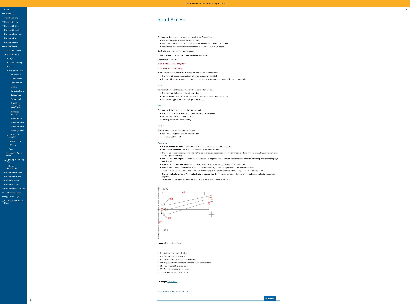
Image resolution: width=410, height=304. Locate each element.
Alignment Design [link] (16, 62)
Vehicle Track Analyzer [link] (14, 135)
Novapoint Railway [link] (11, 42)
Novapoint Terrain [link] (11, 180)
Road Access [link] (16, 95)
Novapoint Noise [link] (11, 38)
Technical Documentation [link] (12, 167)
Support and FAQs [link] (11, 196)
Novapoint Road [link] (10, 46)
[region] (205, 3)
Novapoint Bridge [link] (11, 26)
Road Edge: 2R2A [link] (17, 122)
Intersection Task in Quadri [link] (14, 154)
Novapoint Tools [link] (11, 22)
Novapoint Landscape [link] (13, 34)
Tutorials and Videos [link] (12, 192)
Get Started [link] (8, 14)
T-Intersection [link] (16, 79)
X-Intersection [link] (16, 83)
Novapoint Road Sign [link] (12, 176)
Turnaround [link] (16, 99)
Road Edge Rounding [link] (15, 113)
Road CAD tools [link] (12, 54)
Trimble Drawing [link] (11, 18)
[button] (407, 9)
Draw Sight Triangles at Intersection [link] (15, 105)
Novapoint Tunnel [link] (11, 184)
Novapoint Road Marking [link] (14, 172)
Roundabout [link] (16, 74)
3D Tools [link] (12, 145)
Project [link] (11, 58)
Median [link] (14, 87)
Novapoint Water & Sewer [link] (14, 188)
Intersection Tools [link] (16, 70)
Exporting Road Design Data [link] (15, 160)
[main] (218, 19)
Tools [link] (11, 149)
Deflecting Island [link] (17, 91)
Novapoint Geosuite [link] (12, 30)
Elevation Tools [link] (15, 141)
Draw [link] (11, 66)
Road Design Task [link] (13, 50)
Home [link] (6, 10)
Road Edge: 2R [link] (16, 118)
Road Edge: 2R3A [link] (17, 126)
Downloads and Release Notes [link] (13, 202)
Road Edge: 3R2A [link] (17, 130)
